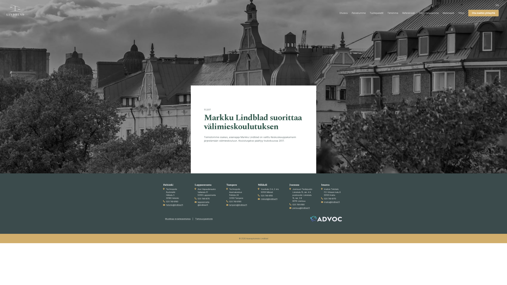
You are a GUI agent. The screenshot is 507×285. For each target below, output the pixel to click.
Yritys (461, 13)
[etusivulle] (16, 10)
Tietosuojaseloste (204, 219)
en (497, 5)
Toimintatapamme (429, 13)
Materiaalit (448, 13)
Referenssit (408, 13)
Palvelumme (359, 13)
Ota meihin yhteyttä (483, 13)
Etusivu (344, 13)
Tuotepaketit (376, 13)
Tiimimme (392, 13)
